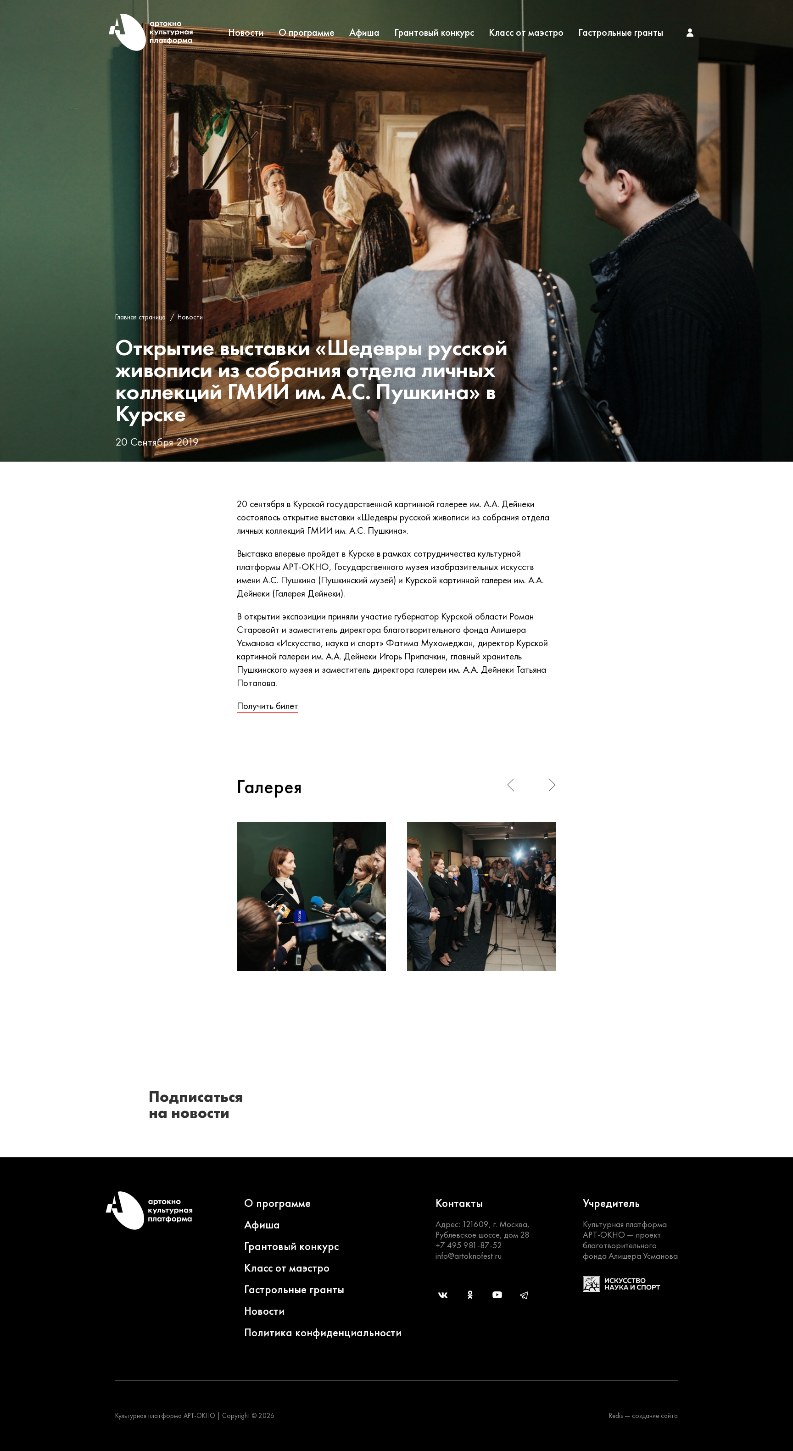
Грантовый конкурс (434, 32)
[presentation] (510, 785)
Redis (616, 1415)
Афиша (364, 32)
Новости (246, 32)
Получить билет (267, 705)
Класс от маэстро (526, 32)
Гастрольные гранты (620, 32)
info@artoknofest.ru (469, 1255)
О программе (307, 32)
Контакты (459, 1203)
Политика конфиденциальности (323, 1332)
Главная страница (140, 317)
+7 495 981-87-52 (469, 1245)
